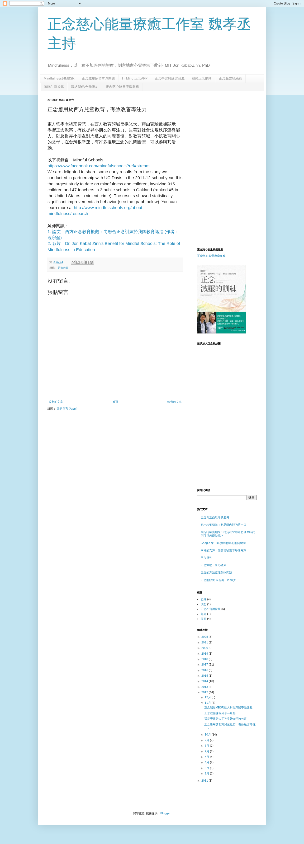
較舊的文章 (174, 401)
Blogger (165, 813)
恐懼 (203, 599)
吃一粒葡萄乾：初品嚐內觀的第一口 (223, 524)
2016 (205, 670)
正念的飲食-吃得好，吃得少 (218, 580)
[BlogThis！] (78, 262)
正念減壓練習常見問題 (98, 78)
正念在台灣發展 (211, 609)
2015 (205, 675)
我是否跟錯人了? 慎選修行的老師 (225, 718)
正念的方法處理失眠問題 (216, 572)
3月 (207, 768)
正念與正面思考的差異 (215, 517)
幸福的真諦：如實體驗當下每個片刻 (223, 550)
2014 (205, 681)
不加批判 (206, 557)
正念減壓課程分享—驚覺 (220, 713)
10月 (208, 734)
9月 (207, 740)
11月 (208, 702)
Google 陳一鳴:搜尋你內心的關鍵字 (223, 543)
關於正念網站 (202, 78)
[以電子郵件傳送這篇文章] (73, 262)
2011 (205, 780)
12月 (208, 697)
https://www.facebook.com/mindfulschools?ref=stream (99, 166)
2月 (207, 773)
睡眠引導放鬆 (54, 87)
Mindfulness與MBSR (59, 78)
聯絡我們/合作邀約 (85, 87)
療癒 (203, 618)
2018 (205, 659)
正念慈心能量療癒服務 (122, 87)
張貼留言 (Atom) (67, 408)
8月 (207, 745)
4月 (207, 762)
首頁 (115, 401)
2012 (205, 692)
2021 (205, 642)
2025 (205, 636)
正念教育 (63, 267)
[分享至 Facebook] (87, 262)
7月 (207, 751)
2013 (205, 687)
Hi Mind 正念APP (134, 78)
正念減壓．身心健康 (213, 565)
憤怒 (203, 604)
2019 (205, 653)
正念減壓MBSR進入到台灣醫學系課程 (228, 707)
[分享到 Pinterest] (91, 262)
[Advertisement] (237, 131)
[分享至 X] (82, 262)
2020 (205, 648)
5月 (207, 757)
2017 (205, 664)
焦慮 (203, 614)
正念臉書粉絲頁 (230, 78)
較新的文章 (56, 401)
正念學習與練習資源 (170, 78)
